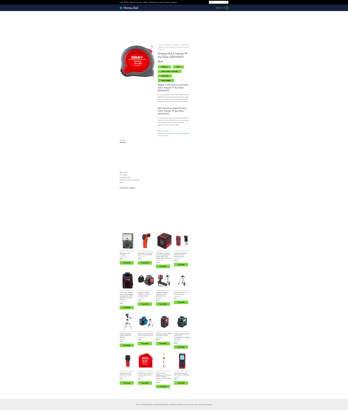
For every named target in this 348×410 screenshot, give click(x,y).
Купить (178, 67)
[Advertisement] (174, 25)
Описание (123, 142)
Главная (160, 45)
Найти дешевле (166, 80)
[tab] (123, 142)
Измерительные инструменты (171, 45)
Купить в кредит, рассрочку (169, 71)
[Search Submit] (227, 2)
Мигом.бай (131, 8)
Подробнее (164, 76)
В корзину (164, 67)
